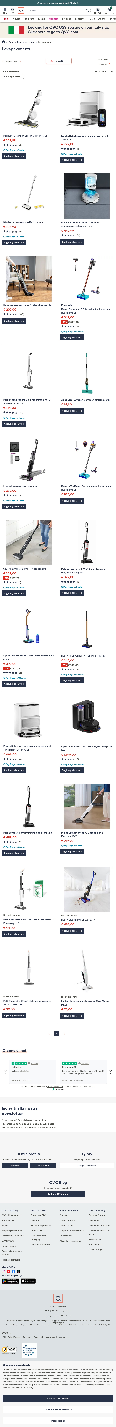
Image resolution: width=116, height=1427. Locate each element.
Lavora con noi (67, 1225)
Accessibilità (95, 1239)
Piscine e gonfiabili (11, 1259)
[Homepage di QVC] (3, 42)
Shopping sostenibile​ (12, 1230)
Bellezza (66, 18)
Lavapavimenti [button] (14, 76)
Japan (68, 1311)
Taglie (5, 1225)
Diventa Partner (67, 1220)
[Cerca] (88, 10)
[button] (4, 11)
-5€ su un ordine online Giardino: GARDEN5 (57, 3)
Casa (92, 18)
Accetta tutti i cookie (58, 1398)
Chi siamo (64, 1215)
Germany (60, 1311)
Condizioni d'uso (97, 1220)
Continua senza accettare (58, 1409)
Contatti (35, 1220)
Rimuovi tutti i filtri (104, 71)
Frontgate (27, 1337)
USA (47, 1311)
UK (52, 1311)
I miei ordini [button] (43, 1165)
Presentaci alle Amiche (13, 1235)
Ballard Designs (14, 1337)
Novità (16, 18)
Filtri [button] (59, 60)
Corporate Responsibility (72, 1230)
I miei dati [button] (15, 1165)
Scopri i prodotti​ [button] (87, 1165)
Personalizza (58, 1420)
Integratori (80, 18)
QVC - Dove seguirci (11, 1215)
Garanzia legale (96, 1249)
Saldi (6, 18)
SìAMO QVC (8, 1240)
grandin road (50, 1337)
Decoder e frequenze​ (41, 1244)
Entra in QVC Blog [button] (58, 1193)
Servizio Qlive (95, 1244)
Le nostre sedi (66, 1235)
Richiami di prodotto (41, 1225)
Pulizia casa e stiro (25, 42)
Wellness (53, 18)
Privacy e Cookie (97, 1215)
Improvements (63, 1337)
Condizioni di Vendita (99, 1225)
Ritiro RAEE (36, 1230)
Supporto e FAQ (38, 1215)
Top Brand (29, 18)
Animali (102, 18)
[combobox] (56, 10)
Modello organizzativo (70, 1240)
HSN (4, 1337)
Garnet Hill (38, 1337)
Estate (41, 18)
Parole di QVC (9, 1220)
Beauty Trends (9, 1246)
